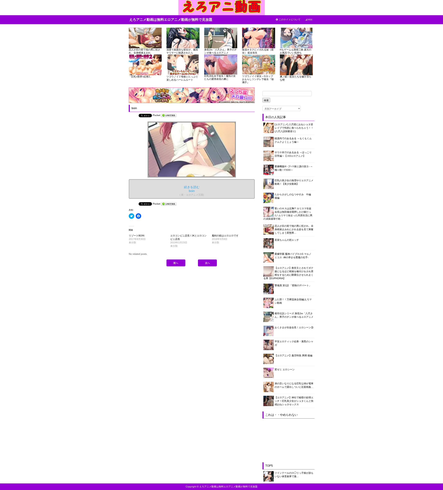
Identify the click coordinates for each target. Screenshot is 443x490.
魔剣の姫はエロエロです (225, 235)
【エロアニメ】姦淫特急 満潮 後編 (293, 355)
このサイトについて (289, 19)
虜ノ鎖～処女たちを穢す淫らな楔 (295, 78)
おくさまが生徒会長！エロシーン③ (294, 327)
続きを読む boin (192, 190)
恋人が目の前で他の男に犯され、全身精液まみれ (144, 51)
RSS (310, 19)
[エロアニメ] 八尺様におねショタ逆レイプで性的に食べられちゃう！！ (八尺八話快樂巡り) (294, 128)
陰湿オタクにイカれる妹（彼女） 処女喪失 (258, 51)
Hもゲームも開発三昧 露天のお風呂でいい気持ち (295, 51)
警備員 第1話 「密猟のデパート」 (293, 285)
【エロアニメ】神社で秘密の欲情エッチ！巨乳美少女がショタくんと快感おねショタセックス (294, 401)
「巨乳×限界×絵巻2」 (140, 76)
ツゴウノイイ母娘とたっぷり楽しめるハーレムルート (182, 78)
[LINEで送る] (168, 115)
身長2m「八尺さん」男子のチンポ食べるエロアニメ (220, 51)
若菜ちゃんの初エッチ (287, 240)
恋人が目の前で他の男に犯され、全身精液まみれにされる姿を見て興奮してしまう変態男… (294, 229)
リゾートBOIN (136, 235)
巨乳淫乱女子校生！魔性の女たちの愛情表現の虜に (220, 77)
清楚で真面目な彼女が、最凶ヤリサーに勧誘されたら (182, 51)
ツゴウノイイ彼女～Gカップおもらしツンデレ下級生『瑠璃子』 (258, 79)
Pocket (156, 115)
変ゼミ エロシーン (285, 369)
